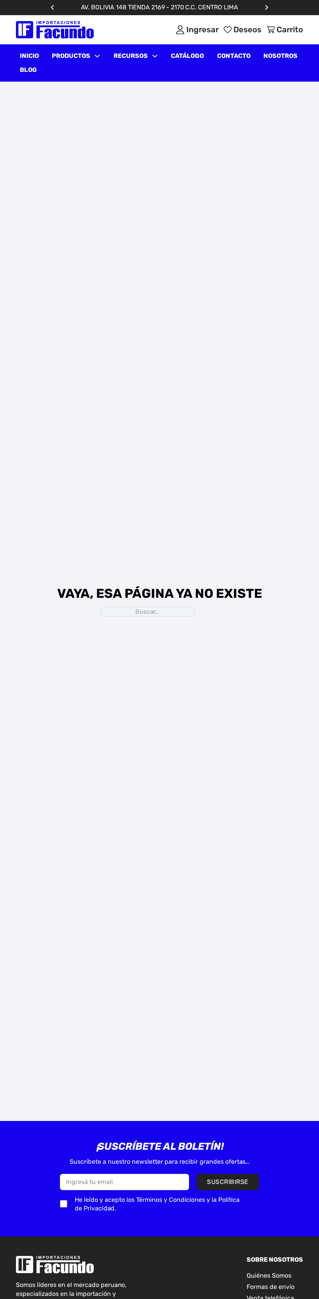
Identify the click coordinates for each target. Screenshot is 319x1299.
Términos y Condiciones (170, 1199)
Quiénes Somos (269, 1275)
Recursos (131, 55)
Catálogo (187, 55)
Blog (28, 69)
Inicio (29, 55)
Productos (71, 55)
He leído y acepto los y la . (157, 1204)
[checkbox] (63, 1204)
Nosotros (280, 55)
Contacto (234, 55)
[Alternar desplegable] (97, 56)
